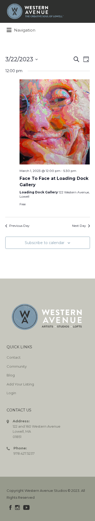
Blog (11, 375)
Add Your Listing (20, 384)
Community (17, 366)
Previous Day (19, 226)
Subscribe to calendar (44, 242)
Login (11, 393)
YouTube (26, 507)
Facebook (10, 507)
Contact (14, 357)
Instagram (17, 507)
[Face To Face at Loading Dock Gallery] (55, 121)
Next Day (79, 226)
